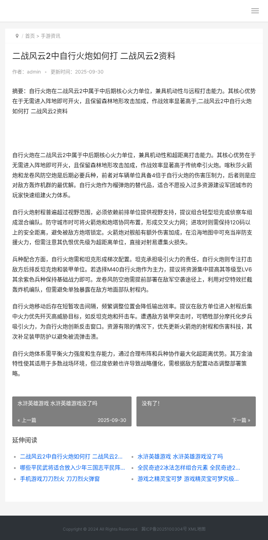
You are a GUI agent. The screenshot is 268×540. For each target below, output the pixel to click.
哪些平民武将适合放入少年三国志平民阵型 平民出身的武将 (73, 467)
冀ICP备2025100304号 (164, 529)
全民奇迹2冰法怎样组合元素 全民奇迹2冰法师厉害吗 (190, 467)
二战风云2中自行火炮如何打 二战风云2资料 (73, 456)
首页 (30, 36)
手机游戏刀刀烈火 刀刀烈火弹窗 (60, 478)
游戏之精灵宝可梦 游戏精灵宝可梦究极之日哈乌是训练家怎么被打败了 (190, 478)
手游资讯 (50, 36)
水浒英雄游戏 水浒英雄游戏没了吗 (180, 456)
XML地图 (197, 529)
